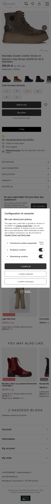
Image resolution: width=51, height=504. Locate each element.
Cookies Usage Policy (24, 226)
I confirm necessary (25, 281)
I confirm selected (25, 274)
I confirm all (25, 266)
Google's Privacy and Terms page (17, 235)
